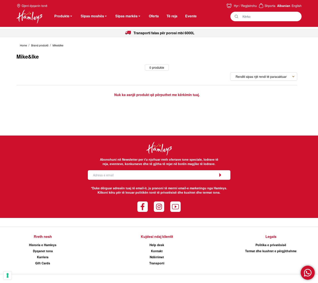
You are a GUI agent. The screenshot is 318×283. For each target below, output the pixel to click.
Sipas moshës (92, 15)
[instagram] (159, 206)
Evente (191, 15)
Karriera (42, 257)
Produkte (61, 15)
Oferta (154, 15)
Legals (270, 236)
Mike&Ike (58, 45)
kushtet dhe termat (198, 192)
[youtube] (175, 206)
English (297, 5)
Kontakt (157, 251)
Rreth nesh (43, 236)
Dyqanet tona (43, 251)
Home (24, 45)
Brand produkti (40, 45)
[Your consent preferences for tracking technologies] (7, 275)
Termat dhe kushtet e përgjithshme (271, 251)
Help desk (156, 245)
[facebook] (142, 206)
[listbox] (263, 76)
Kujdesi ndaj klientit (157, 236)
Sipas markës (126, 15)
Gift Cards (42, 263)
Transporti (156, 263)
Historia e (42, 245)
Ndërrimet (157, 257)
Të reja (172, 15)
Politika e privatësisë (270, 245)
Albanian (283, 5)
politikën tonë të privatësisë (156, 192)
